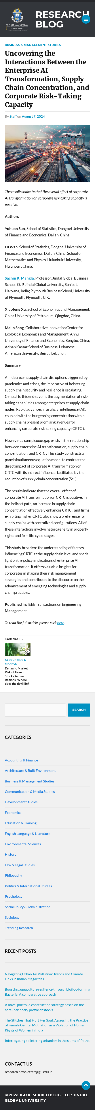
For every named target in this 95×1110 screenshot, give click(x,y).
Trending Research (19, 928)
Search (79, 709)
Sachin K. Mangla (19, 278)
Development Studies (21, 802)
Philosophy (13, 875)
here (60, 622)
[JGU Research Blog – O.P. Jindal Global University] (47, 19)
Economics (13, 812)
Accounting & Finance (21, 760)
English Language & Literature (27, 833)
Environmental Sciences (23, 844)
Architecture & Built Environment (30, 770)
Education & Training (20, 823)
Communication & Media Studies (30, 791)
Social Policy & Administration (28, 907)
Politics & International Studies (28, 886)
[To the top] (86, 1085)
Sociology (12, 917)
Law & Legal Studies (20, 865)
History (10, 854)
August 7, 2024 (33, 116)
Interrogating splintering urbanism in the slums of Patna (47, 1040)
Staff (13, 116)
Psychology (13, 896)
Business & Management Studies (33, 45)
